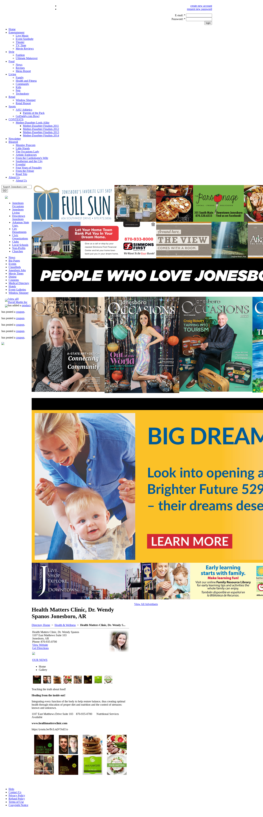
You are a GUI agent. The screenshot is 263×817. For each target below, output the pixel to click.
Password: (178, 19)
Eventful (20, 164)
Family (20, 77)
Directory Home (41, 625)
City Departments (19, 230)
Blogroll (13, 141)
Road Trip (21, 174)
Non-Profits (18, 248)
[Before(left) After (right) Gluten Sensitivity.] (47, 682)
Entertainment (16, 32)
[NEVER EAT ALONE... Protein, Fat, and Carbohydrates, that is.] (68, 682)
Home (12, 29)
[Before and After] (78, 682)
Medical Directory (19, 283)
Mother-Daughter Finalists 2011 (41, 125)
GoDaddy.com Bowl (27, 116)
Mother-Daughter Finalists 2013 (41, 132)
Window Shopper (26, 100)
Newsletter (15, 138)
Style (11, 51)
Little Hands (23, 148)
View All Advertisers (146, 604)
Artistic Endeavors (26, 154)
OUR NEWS (39, 659)
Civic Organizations (20, 237)
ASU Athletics (24, 109)
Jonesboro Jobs (17, 270)
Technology (22, 93)
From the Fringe (25, 170)
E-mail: (180, 15)
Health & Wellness (65, 625)
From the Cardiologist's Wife (32, 158)
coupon (20, 311)
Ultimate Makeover (27, 58)
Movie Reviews (25, 48)
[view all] (13, 298)
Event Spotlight (24, 38)
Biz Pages (14, 260)
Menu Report (23, 71)
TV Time (21, 45)
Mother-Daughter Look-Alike (32, 122)
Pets (18, 90)
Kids (18, 87)
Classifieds (15, 267)
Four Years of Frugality (29, 167)
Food (11, 61)
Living (12, 74)
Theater (20, 42)
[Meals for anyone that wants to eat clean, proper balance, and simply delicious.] (108, 682)
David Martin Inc (17, 302)
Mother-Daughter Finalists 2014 (41, 135)
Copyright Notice (18, 805)
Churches (17, 251)
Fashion (20, 55)
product (26, 305)
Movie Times (16, 273)
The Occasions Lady (27, 151)
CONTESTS (16, 119)
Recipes (20, 67)
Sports (12, 106)
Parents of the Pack (34, 112)
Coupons (14, 279)
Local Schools (20, 244)
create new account (201, 5)
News (19, 64)
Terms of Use (16, 801)
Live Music (22, 35)
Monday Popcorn (25, 145)
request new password (199, 9)
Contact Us (15, 792)
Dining (12, 276)
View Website (40, 644)
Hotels (12, 286)
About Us (14, 177)
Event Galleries (17, 289)
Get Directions (40, 648)
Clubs (15, 241)
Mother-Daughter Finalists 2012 (41, 129)
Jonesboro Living (18, 211)
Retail (12, 96)
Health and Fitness (26, 80)
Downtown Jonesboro (18, 217)
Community (22, 83)
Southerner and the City (29, 161)
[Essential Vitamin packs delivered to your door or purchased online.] (98, 682)
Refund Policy (17, 798)
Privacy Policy (17, 795)
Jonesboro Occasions (18, 205)
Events (12, 263)
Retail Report (23, 103)
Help (11, 789)
